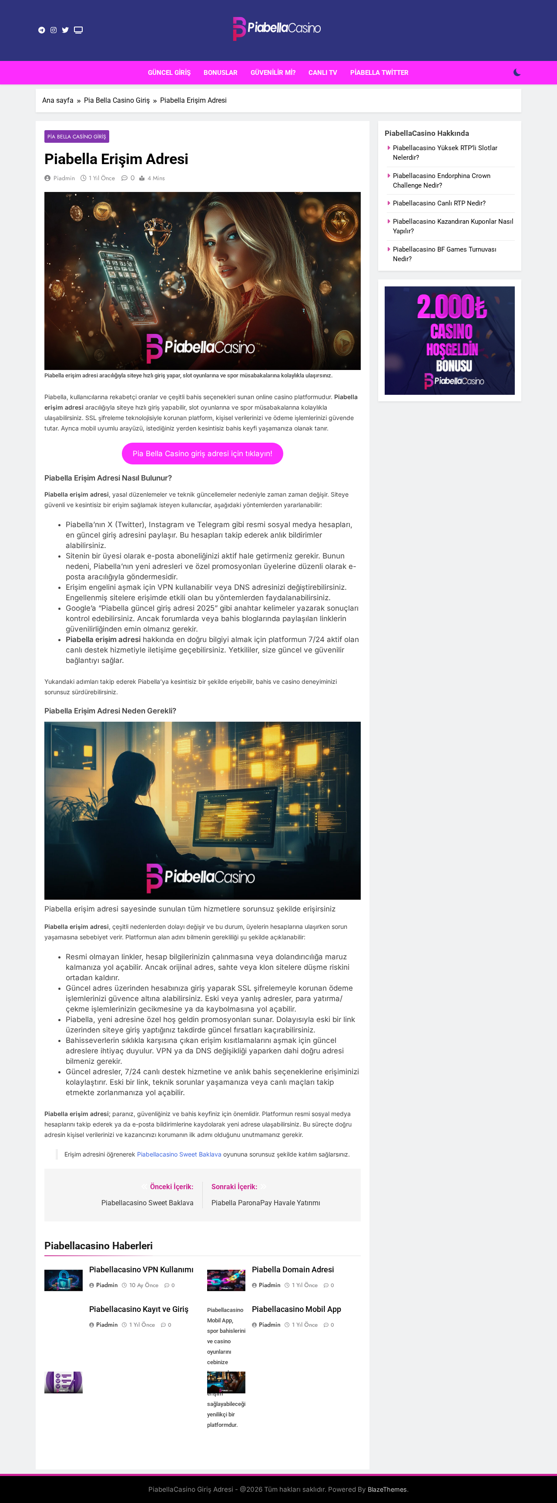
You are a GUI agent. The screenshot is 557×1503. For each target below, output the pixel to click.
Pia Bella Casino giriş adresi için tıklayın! (202, 453)
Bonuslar (221, 73)
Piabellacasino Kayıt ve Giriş (138, 1309)
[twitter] (65, 30)
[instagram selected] (53, 30)
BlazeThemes (387, 1489)
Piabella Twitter (379, 73)
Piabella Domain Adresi (293, 1269)
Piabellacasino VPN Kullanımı (141, 1269)
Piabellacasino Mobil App (296, 1309)
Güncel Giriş (169, 73)
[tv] (78, 30)
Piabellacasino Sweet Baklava (179, 1154)
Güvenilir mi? (273, 73)
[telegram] (42, 30)
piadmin (64, 178)
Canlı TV (323, 73)
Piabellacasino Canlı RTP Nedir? (439, 203)
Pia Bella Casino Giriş (76, 136)
